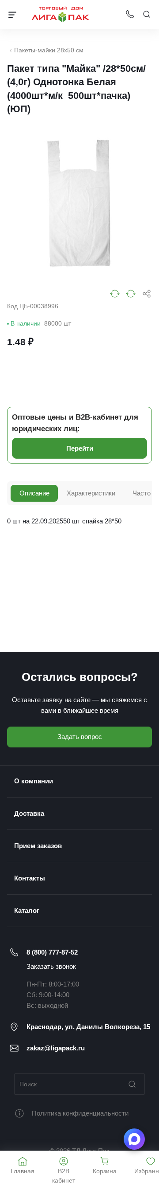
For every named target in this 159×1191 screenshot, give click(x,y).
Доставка (29, 813)
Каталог (26, 910)
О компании (33, 781)
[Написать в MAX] (134, 1139)
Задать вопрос (79, 736)
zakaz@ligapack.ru (55, 1048)
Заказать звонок (51, 966)
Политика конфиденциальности (80, 1113)
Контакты (29, 878)
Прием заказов (38, 845)
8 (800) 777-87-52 (52, 952)
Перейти (79, 448)
